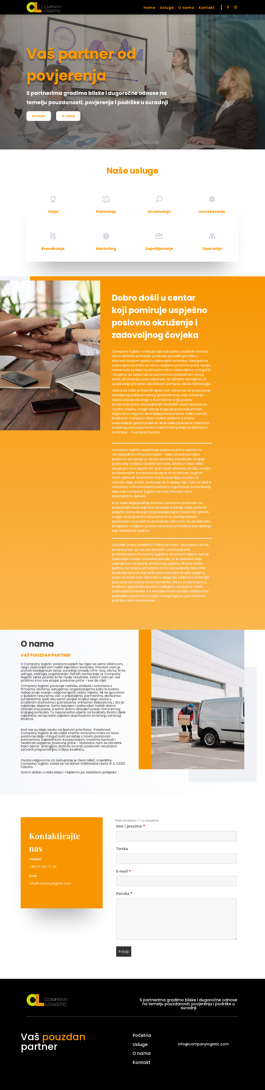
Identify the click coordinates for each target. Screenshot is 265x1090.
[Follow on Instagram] (235, 7)
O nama (186, 8)
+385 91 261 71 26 (43, 866)
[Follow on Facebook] (228, 7)
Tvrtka (122, 848)
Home (149, 8)
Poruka (124, 893)
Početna (141, 1035)
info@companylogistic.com (50, 883)
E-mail (123, 871)
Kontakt (207, 8)
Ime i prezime (130, 826)
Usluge (167, 8)
